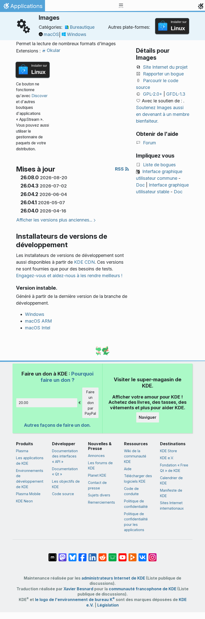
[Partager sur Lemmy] (112, 555)
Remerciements (101, 502)
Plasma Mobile (28, 494)
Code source (63, 494)
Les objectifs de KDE (66, 484)
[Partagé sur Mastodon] (62, 555)
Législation (108, 605)
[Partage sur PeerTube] (132, 555)
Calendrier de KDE (171, 480)
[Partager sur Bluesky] (72, 555)
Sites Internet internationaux (172, 505)
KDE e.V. (167, 458)
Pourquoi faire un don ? (67, 377)
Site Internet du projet (165, 67)
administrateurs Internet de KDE (113, 578)
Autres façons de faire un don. (57, 425)
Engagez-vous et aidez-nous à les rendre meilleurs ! (69, 275)
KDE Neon (24, 501)
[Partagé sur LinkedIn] (92, 555)
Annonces (96, 455)
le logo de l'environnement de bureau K (75, 599)
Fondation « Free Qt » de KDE (174, 468)
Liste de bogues (159, 164)
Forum (149, 142)
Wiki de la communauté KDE (135, 456)
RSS (120, 169)
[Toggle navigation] (121, 6)
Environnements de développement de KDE (29, 478)
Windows (76, 34)
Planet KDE (97, 475)
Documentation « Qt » (65, 471)
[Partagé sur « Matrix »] (52, 555)
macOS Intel (37, 327)
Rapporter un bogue (163, 73)
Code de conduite (131, 491)
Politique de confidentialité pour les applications (136, 522)
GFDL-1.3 (175, 94)
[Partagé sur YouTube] (122, 555)
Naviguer (147, 417)
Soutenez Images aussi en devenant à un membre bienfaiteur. (162, 114)
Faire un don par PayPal (90, 402)
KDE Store (168, 451)
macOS (51, 34)
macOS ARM (38, 321)
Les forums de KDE (100, 465)
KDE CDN (84, 262)
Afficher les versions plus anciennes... (54, 219)
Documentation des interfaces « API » (65, 456)
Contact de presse (97, 485)
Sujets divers (99, 495)
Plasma (22, 451)
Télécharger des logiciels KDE (138, 478)
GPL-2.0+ (152, 94)
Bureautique (82, 27)
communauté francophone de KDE (142, 589)
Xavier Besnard (78, 589)
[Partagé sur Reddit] (102, 555)
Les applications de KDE (30, 460)
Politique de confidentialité (136, 504)
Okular (53, 50)
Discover (40, 95)
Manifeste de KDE (171, 493)
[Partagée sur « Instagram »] (152, 555)
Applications (22, 7)
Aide (128, 469)
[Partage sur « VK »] (142, 555)
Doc (140, 185)
